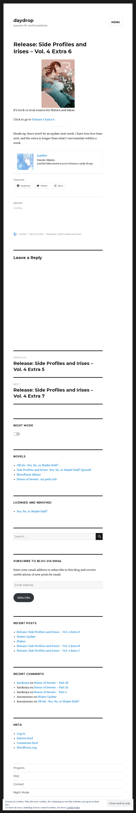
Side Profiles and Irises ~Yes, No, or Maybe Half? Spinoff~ (54, 470)
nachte (22, 234)
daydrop (23, 20)
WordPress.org (27, 747)
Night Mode (21, 792)
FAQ (16, 776)
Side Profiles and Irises (69, 234)
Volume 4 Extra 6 (43, 119)
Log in (21, 733)
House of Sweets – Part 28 (51, 682)
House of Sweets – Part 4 (50, 692)
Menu (115, 22)
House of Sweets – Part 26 (51, 687)
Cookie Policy (73, 807)
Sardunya (23, 682)
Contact (18, 784)
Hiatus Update (26, 636)
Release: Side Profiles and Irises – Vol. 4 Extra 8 (48, 646)
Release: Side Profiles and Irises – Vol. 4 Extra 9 (48, 632)
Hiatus (21, 641)
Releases (51, 234)
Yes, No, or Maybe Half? (32, 511)
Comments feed (27, 743)
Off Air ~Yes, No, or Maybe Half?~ (38, 465)
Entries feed (25, 738)
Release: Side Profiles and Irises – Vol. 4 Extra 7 (48, 650)
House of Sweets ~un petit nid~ (37, 479)
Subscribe (23, 597)
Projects (18, 768)
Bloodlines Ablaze (29, 474)
